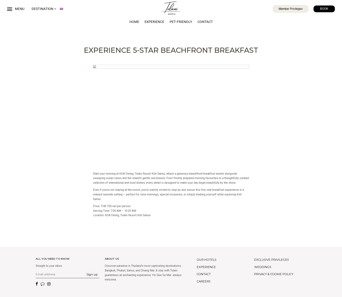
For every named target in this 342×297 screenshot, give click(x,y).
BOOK (324, 8)
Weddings (262, 267)
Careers (204, 281)
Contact (205, 22)
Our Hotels (206, 259)
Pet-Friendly (181, 22)
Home (134, 22)
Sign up (92, 274)
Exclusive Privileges (271, 259)
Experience (154, 22)
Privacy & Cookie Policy (273, 274)
